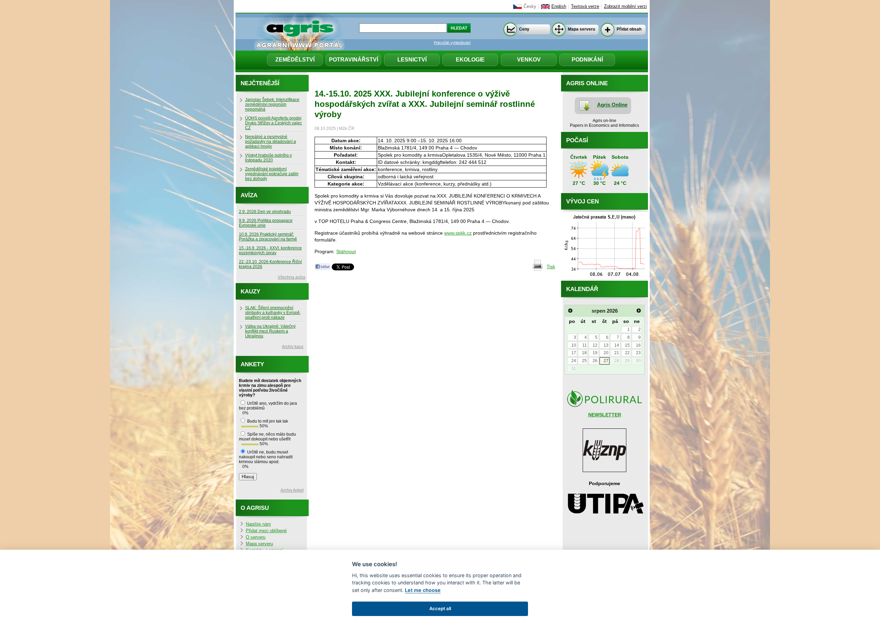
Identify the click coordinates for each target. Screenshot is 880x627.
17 (573, 352)
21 (616, 352)
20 (606, 352)
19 (595, 352)
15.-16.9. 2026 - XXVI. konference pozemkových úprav (270, 250)
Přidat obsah (629, 29)
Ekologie (470, 60)
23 (638, 352)
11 (584, 345)
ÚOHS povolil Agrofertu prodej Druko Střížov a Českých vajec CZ (273, 123)
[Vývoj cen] (604, 279)
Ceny (524, 29)
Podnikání (587, 60)
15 (627, 345)
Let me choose (423, 590)
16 (638, 345)
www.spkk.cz (458, 233)
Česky (530, 6)
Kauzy (250, 291)
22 (627, 352)
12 (595, 345)
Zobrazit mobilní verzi (625, 6)
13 (606, 345)
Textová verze (585, 6)
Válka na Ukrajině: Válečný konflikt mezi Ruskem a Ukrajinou (270, 331)
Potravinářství (353, 60)
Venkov (529, 60)
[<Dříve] (570, 310)
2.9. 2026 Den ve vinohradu (265, 211)
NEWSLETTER (604, 414)
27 (606, 360)
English (558, 6)
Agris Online (612, 105)
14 (616, 345)
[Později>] (639, 310)
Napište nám (258, 524)
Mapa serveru (581, 29)
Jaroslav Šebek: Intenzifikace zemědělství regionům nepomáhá (272, 104)
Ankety (252, 364)
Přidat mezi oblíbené (266, 530)
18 (584, 352)
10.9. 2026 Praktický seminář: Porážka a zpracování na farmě (268, 237)
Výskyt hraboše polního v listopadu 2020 (268, 158)
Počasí (577, 140)
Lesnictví (412, 60)
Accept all (440, 608)
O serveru (255, 537)
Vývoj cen (582, 201)
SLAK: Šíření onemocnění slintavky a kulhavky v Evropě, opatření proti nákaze (273, 312)
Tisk (551, 266)
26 (595, 360)
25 (584, 360)
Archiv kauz (293, 346)
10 (573, 345)
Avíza (249, 195)
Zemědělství (295, 60)
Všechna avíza (291, 277)
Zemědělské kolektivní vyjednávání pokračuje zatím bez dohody (271, 174)
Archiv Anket (292, 490)
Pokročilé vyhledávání (452, 43)
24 (573, 360)
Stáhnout (346, 251)
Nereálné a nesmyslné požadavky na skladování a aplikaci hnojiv (270, 141)
